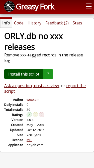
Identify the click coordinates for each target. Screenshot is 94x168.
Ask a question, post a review (31, 85)
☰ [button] (88, 6)
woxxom (33, 99)
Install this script (23, 74)
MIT (29, 140)
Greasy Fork (35, 6)
